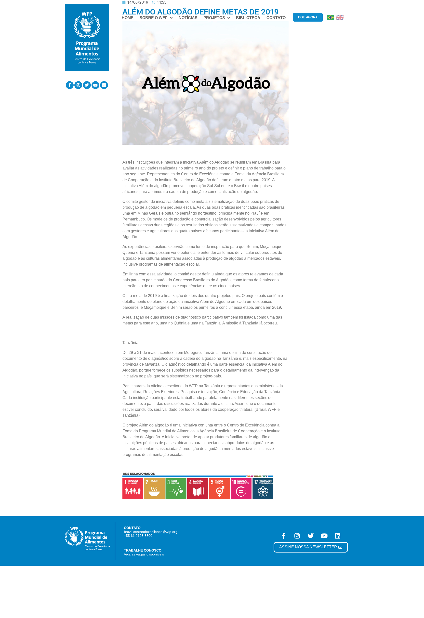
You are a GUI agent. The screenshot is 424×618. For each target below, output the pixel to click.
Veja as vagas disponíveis (144, 554)
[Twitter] (87, 85)
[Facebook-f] (70, 85)
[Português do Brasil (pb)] (330, 17)
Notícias (188, 18)
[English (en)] (340, 17)
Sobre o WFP (154, 18)
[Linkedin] (104, 85)
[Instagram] (78, 85)
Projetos (214, 18)
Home (127, 18)
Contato (276, 18)
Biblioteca (248, 18)
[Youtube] (95, 85)
